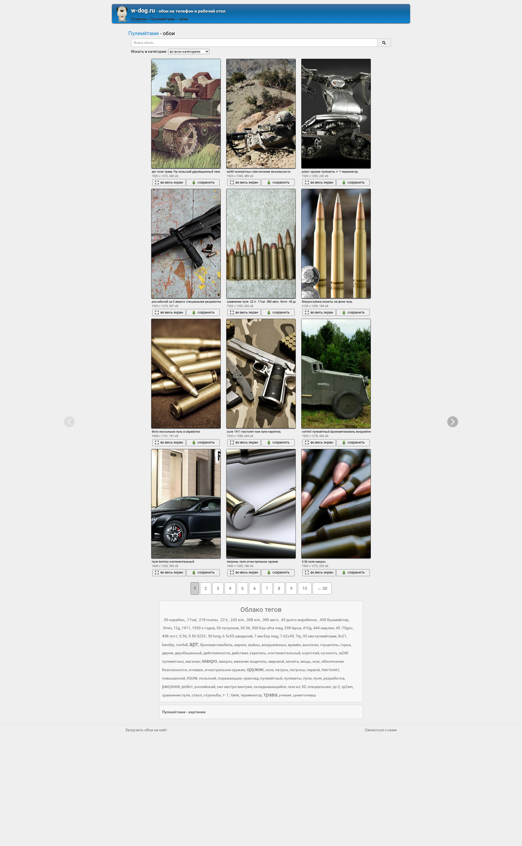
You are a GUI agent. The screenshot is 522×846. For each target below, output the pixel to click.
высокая (310, 645)
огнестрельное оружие (224, 670)
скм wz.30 (297, 686)
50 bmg (214, 636)
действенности (216, 653)
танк (234, 695)
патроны (297, 670)
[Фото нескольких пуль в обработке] (186, 373)
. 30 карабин (173, 620)
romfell (182, 645)
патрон (281, 670)
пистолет (330, 669)
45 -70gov (344, 628)
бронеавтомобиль (216, 645)
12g (176, 628)
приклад (251, 678)
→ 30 (322, 588)
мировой (276, 661)
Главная (138, 19)
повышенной (173, 678)
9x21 (342, 636)
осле (269, 670)
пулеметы (293, 678)
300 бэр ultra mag (267, 628)
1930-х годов (203, 628)
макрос (225, 661)
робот (187, 686)
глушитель (329, 645)
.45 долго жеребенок (298, 620)
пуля (317, 678)
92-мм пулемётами (319, 636)
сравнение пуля (176, 695)
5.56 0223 (197, 636)
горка (345, 645)
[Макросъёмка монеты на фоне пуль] (336, 243)
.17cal (191, 620)
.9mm (167, 628)
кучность (329, 653)
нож (316, 661)
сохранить (206, 182)
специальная (319, 686)
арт (193, 644)
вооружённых (274, 645)
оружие (255, 669)
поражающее (230, 678)
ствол (197, 695)
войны (254, 645)
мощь (305, 661)
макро (209, 661)
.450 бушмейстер (334, 620)
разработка (333, 678)
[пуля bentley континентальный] (186, 503)
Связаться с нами (381, 730)
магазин (192, 661)
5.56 (183, 636)
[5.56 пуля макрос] (336, 503)
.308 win (253, 620)
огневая (195, 670)
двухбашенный (188, 653)
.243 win (236, 620)
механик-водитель (250, 661)
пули (307, 678)
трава (270, 695)
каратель (258, 653)
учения (285, 695)
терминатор (251, 695)
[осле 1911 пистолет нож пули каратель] (261, 373)
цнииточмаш (304, 695)
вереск (240, 645)
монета (292, 661)
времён (294, 645)
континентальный (284, 653)
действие (240, 653)
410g (307, 628)
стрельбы (212, 695)
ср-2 (336, 686)
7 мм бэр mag (266, 636)
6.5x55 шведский (237, 636)
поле (192, 678)
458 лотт (170, 636)
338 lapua (292, 628)
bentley (168, 645)
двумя (167, 653)
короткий (310, 653)
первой (313, 670)
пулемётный (271, 678)
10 (304, 588)
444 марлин (323, 628)
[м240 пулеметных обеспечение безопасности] (261, 113)
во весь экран (171, 182)
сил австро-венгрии (234, 686)
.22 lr (223, 620)
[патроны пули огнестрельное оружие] (261, 503)
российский (204, 686)
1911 (186, 628)
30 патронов (227, 628)
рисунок (171, 686)
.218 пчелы (208, 620)
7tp (298, 636)
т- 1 (226, 695)
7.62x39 (287, 636)
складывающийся (270, 686)
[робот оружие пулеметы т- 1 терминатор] (336, 113)
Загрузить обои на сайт (146, 730)
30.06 (245, 628)
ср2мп (347, 686)
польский (207, 678)
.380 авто (270, 620)
